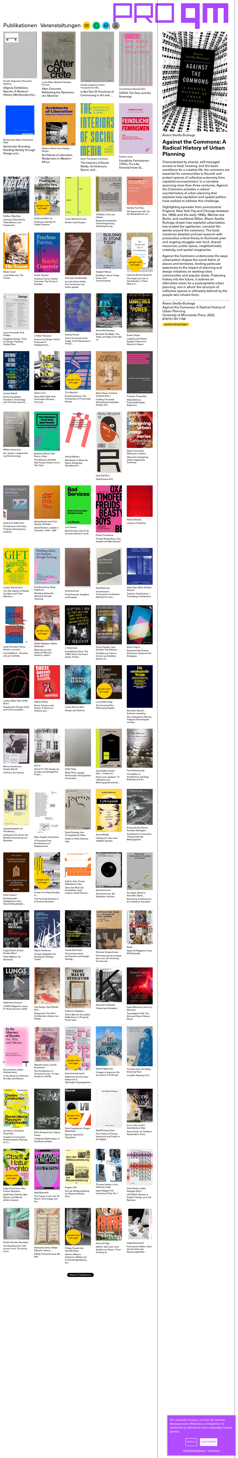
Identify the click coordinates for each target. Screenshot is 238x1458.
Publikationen (20, 25)
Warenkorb (106, 25)
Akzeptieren (208, 1442)
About (87, 25)
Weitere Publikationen (80, 1275)
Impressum (214, 1450)
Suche (96, 25)
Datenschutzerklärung (194, 1450)
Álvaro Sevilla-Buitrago (178, 135)
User (116, 25)
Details (191, 1442)
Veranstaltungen (60, 25)
